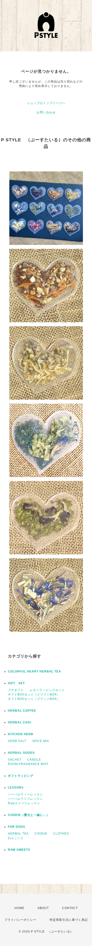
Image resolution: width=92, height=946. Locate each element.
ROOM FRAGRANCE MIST (28, 764)
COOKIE (41, 833)
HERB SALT (17, 741)
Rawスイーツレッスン (24, 803)
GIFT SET (16, 683)
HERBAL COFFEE (22, 710)
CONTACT (70, 908)
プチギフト (16, 690)
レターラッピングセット (47, 690)
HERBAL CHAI (19, 722)
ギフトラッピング (20, 776)
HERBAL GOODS (21, 752)
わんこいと (16, 838)
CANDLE (34, 759)
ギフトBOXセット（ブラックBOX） (34, 699)
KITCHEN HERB (20, 734)
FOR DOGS (16, 826)
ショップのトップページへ (46, 103)
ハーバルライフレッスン (25, 799)
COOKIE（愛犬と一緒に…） (29, 815)
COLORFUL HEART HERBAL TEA (34, 671)
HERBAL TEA (18, 833)
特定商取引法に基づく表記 (69, 920)
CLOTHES (61, 833)
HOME (19, 908)
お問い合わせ (46, 112)
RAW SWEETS (19, 849)
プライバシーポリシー (20, 920)
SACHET (14, 759)
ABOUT (43, 908)
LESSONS (16, 787)
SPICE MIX (40, 741)
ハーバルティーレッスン (25, 794)
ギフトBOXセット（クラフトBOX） (34, 694)
